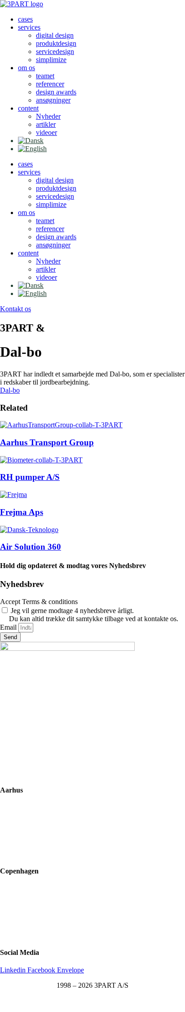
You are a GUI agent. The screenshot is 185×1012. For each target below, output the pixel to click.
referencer (50, 84)
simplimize (51, 59)
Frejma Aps (21, 512)
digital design (55, 35)
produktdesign (56, 43)
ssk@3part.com (22, 919)
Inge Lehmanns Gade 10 (35, 807)
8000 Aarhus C (21, 823)
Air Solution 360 (30, 546)
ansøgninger (53, 100)
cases (25, 19)
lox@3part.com (22, 838)
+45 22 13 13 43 (23, 935)
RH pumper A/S (30, 477)
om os (26, 68)
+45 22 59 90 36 (23, 853)
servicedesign (55, 51)
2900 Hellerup (20, 904)
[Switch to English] (32, 148)
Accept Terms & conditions (39, 601)
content (28, 108)
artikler (46, 124)
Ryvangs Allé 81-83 (28, 889)
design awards (56, 92)
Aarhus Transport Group (47, 442)
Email (9, 627)
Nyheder (48, 116)
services (29, 27)
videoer (46, 132)
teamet (45, 76)
